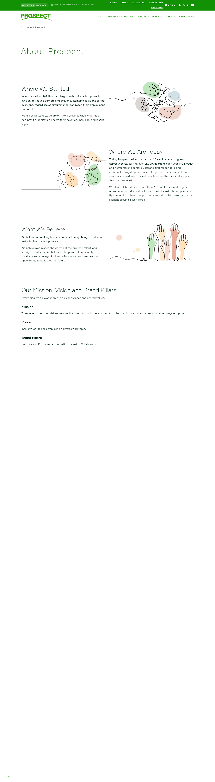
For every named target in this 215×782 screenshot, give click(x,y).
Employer (41, 5)
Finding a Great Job (150, 16)
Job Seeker (28, 5)
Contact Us (157, 8)
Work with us (156, 2)
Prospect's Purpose (120, 16)
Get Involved (138, 2)
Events (113, 2)
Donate (125, 2)
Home (100, 16)
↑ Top (7, 776)
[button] (107, 5)
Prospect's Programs (180, 16)
